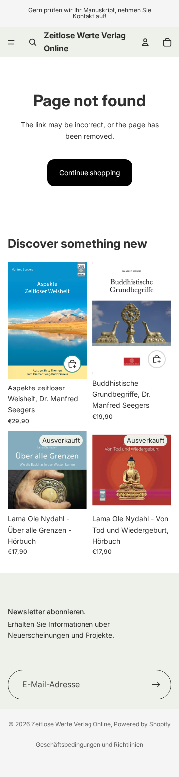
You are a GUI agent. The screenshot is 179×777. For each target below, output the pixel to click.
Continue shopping (89, 172)
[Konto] (145, 42)
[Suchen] (33, 42)
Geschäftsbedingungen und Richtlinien (89, 744)
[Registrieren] (156, 684)
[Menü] (11, 42)
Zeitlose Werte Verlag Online (71, 724)
